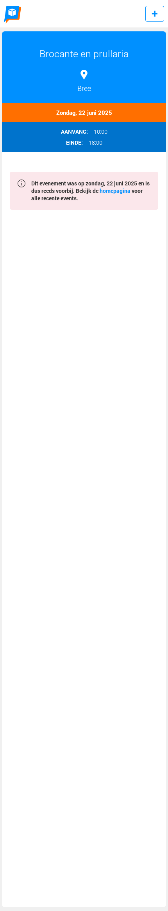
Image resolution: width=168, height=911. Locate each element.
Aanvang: (74, 131)
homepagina (115, 190)
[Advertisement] (84, 560)
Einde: (74, 142)
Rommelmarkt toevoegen (154, 14)
